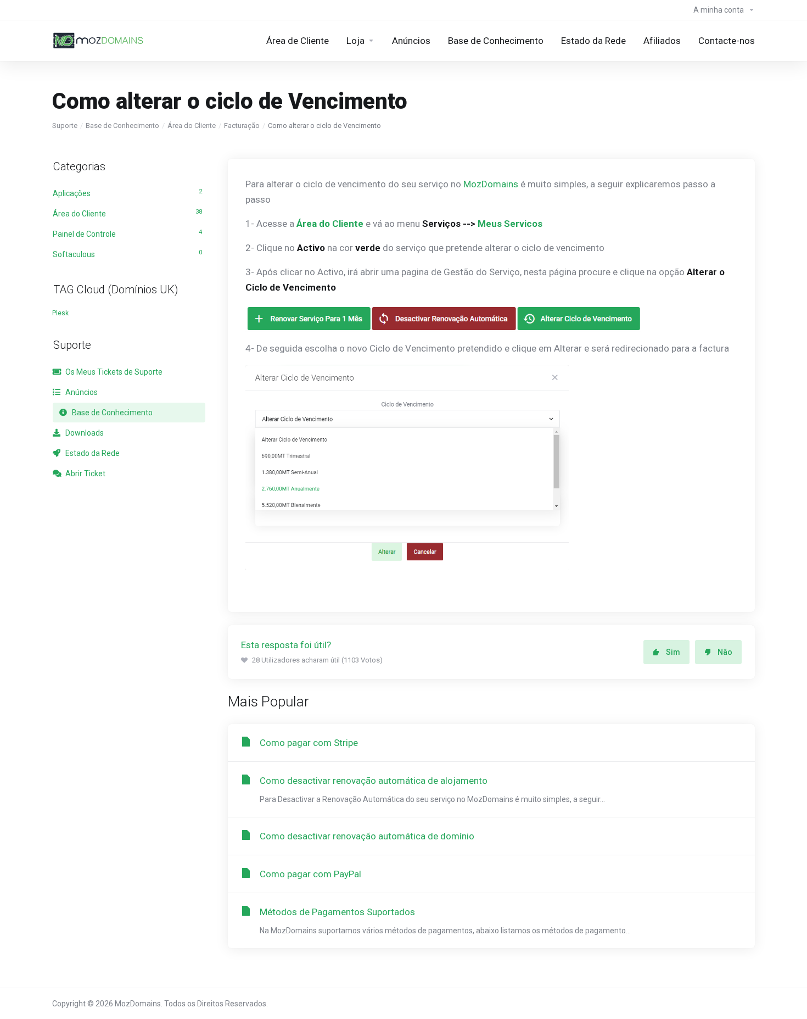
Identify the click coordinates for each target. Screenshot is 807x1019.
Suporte (64, 125)
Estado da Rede (92, 453)
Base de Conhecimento (122, 125)
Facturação (242, 125)
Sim (673, 652)
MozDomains (490, 184)
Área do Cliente (191, 125)
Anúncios (81, 392)
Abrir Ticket (84, 473)
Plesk (60, 313)
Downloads (84, 432)
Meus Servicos (510, 223)
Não (725, 652)
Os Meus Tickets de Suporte (113, 371)
